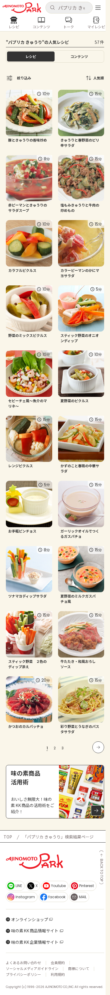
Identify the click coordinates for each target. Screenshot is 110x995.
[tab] (79, 56)
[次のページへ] (98, 747)
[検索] (52, 7)
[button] (69, 8)
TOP (8, 837)
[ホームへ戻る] (21, 7)
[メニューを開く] (98, 7)
